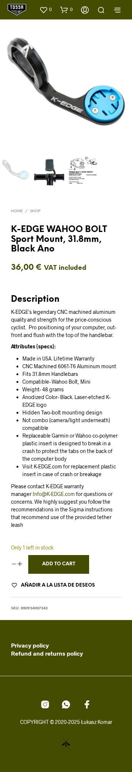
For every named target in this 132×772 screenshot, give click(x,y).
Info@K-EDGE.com (54, 494)
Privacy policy (30, 645)
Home (17, 211)
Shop (35, 211)
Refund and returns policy (47, 653)
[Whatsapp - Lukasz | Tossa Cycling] (66, 704)
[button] (45, 9)
